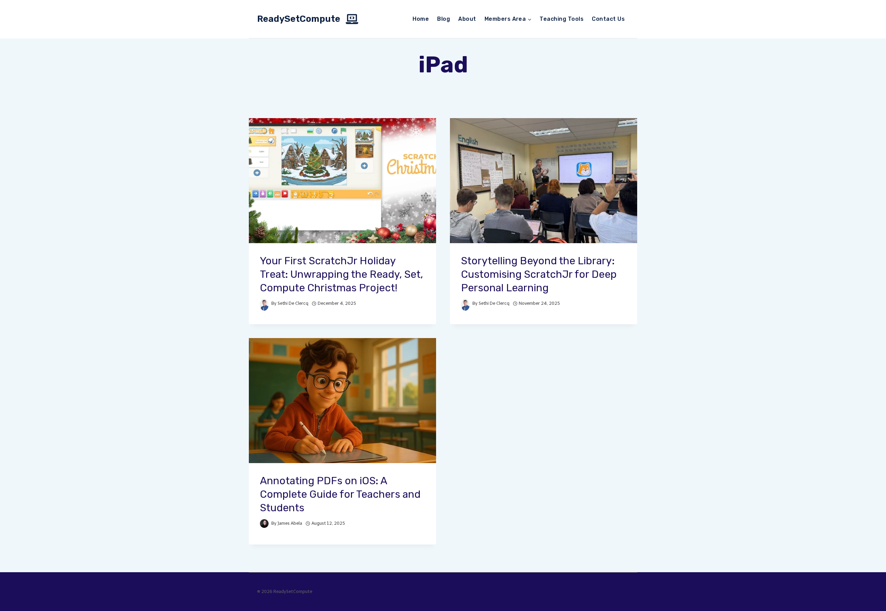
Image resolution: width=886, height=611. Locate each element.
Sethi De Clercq (293, 303)
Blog (443, 19)
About (467, 19)
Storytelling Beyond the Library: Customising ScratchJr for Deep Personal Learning (539, 274)
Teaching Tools (562, 19)
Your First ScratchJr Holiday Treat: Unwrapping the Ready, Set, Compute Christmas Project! (341, 274)
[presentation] (342, 180)
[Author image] (264, 303)
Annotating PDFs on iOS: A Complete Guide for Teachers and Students (340, 494)
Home (421, 19)
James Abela (290, 523)
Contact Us (608, 19)
